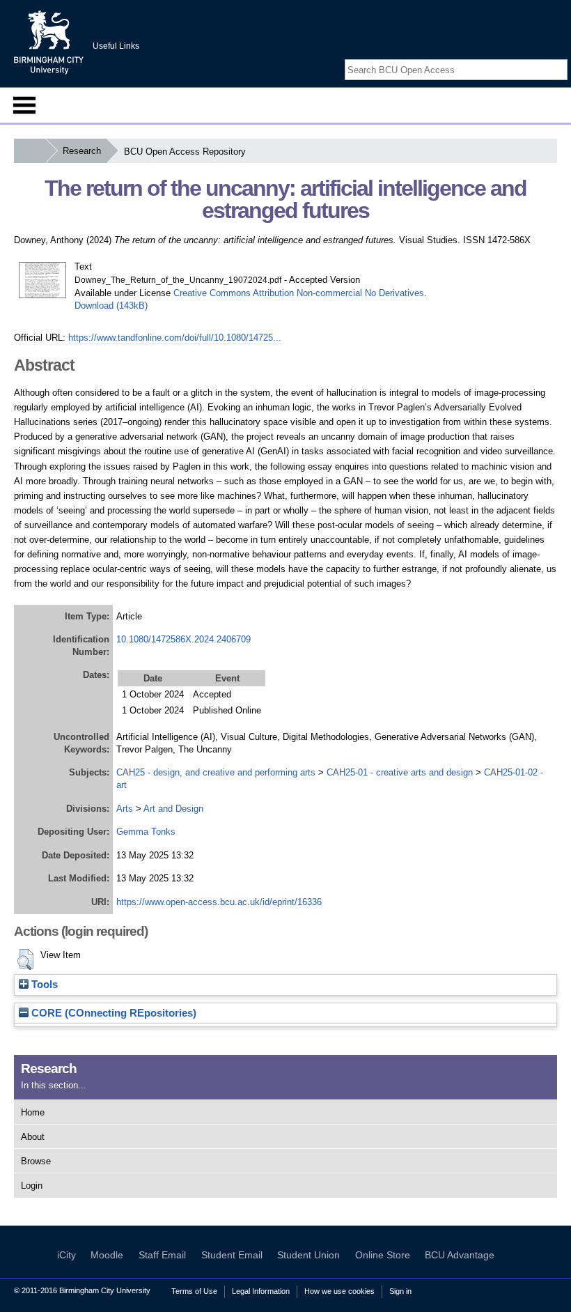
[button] (25, 959)
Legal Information (261, 1291)
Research (82, 151)
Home (33, 1112)
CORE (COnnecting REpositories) (112, 1013)
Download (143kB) (111, 305)
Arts (124, 808)
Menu (24, 105)
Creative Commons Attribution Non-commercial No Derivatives (298, 293)
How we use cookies (339, 1291)
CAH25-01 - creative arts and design (400, 772)
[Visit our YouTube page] (561, 57)
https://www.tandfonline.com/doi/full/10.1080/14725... (174, 337)
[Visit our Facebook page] (528, 57)
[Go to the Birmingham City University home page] (49, 42)
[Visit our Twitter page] (545, 57)
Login (31, 1185)
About (33, 1137)
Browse (36, 1161)
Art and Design (173, 808)
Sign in (400, 1291)
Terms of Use (194, 1291)
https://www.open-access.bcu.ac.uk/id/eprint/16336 (219, 902)
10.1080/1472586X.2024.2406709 (183, 639)
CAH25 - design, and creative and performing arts (215, 772)
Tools (43, 984)
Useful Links (116, 46)
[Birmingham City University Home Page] (29, 151)
